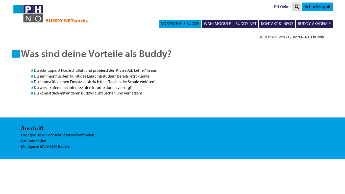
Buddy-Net (245, 23)
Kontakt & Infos (277, 23)
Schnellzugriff (317, 6)
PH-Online (282, 7)
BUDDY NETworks (274, 37)
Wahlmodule (217, 23)
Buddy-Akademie (314, 23)
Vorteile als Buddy (180, 23)
